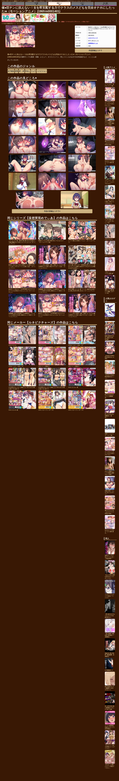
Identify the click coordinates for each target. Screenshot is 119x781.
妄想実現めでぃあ (93, 43)
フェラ (33, 71)
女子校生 (11, 71)
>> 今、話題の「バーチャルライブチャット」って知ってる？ (73, 21)
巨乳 (16, 71)
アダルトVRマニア (6, 1)
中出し (27, 71)
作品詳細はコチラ (95, 50)
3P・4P (21, 71)
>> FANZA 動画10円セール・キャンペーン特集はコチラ (16, 23)
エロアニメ (22, 1)
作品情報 (29, 1)
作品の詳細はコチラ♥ (52, 211)
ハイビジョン (41, 71)
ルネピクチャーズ (93, 38)
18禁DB (15, 1)
